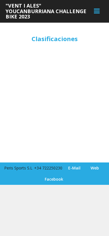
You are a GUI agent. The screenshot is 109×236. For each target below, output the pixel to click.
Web (95, 168)
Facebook (54, 179)
